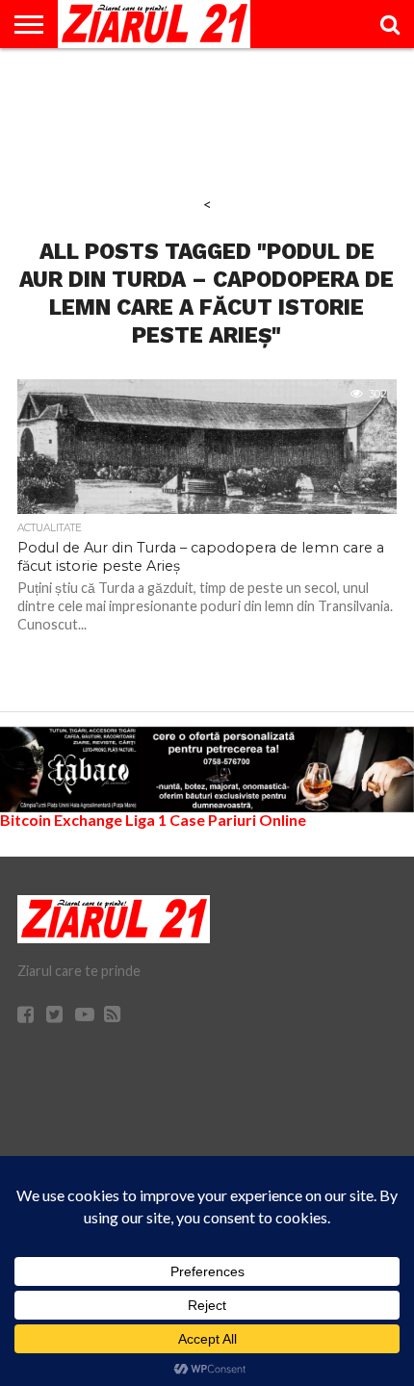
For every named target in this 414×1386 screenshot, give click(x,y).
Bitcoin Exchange (61, 819)
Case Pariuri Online (237, 819)
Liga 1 (146, 819)
